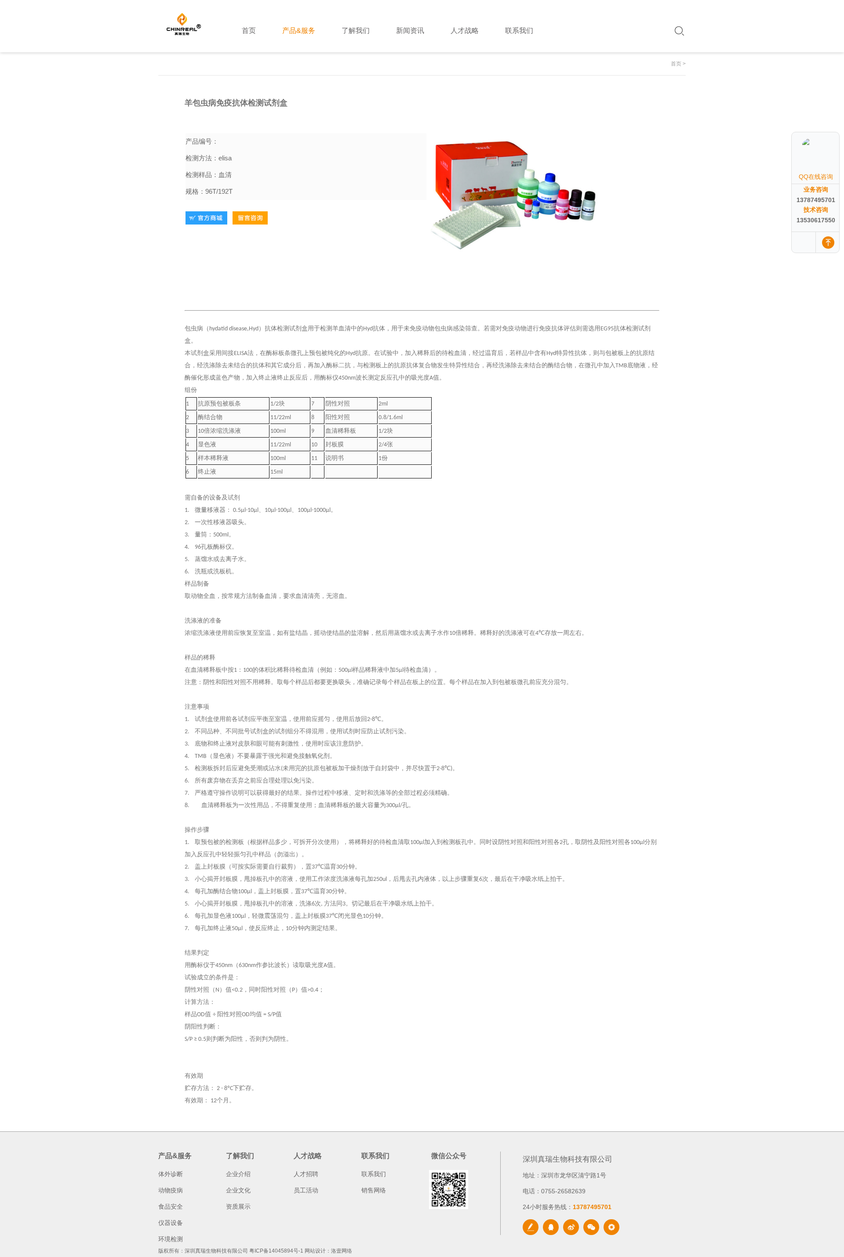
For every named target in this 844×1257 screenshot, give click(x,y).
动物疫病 (170, 1190)
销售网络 (373, 1190)
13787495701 (816, 199)
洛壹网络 (341, 1251)
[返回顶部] (828, 242)
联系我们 (373, 1173)
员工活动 (306, 1190)
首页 (676, 64)
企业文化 (238, 1190)
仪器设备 (170, 1222)
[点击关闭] (830, 132)
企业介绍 (238, 1173)
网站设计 (315, 1251)
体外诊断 (170, 1173)
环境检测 (170, 1239)
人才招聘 (306, 1173)
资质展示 (238, 1206)
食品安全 (170, 1206)
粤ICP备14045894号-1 (276, 1251)
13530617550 (816, 220)
